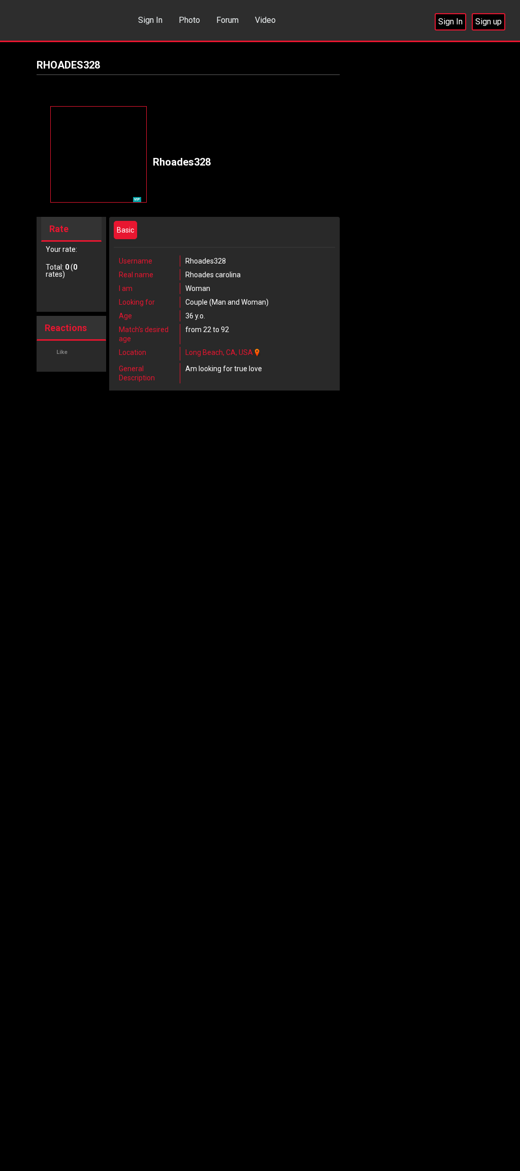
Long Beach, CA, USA (219, 352)
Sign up (488, 21)
